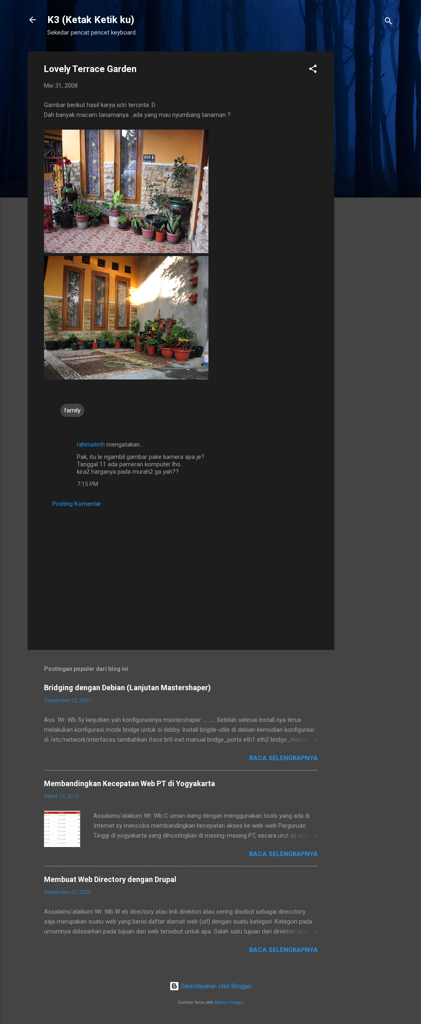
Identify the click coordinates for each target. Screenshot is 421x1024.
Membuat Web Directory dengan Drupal (110, 879)
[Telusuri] (388, 22)
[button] (313, 70)
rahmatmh (91, 444)
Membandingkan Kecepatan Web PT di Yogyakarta (129, 783)
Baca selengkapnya (283, 758)
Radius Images (229, 1002)
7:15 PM (87, 484)
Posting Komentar (76, 503)
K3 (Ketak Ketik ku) (90, 20)
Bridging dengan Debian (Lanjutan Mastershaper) (127, 687)
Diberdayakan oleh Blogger (215, 986)
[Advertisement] (367, 174)
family (72, 410)
